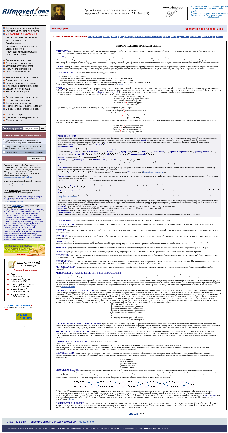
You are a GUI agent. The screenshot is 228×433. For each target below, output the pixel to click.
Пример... (72, 399)
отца (193, 11)
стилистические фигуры (14, 221)
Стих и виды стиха (15, 49)
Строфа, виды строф (16, 43)
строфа (28, 210)
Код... (6, 309)
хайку (18, 231)
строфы (24, 175)
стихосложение (17, 210)
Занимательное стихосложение (22, 77)
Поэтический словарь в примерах (22, 31)
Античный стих (68, 287)
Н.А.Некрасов (38, 197)
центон (25, 231)
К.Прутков (8, 199)
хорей (18, 213)
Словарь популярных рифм (19, 103)
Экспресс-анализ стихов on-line (22, 97)
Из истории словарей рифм (19, 63)
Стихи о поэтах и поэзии (18, 89)
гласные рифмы (10, 227)
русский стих (37, 210)
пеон (39, 219)
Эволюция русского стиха (18, 60)
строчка (202, 9)
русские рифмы (35, 231)
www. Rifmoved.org (147, 428)
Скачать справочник (16, 54)
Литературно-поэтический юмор (22, 86)
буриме (34, 213)
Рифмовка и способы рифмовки (22, 52)
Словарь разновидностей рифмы (22, 28)
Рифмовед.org (18, 206)
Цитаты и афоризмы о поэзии (21, 83)
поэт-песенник (10, 233)
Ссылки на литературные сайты (22, 117)
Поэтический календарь (18, 100)
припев (28, 217)
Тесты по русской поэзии (18, 71)
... (68, 197)
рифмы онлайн (18, 225)
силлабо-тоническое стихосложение (22, 218)
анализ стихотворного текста (20, 234)
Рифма (7, 165)
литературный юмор (32, 235)
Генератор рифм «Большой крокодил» (53, 421)
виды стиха (124, 84)
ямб (5, 211)
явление (216, 7)
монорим (32, 219)
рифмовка (8, 215)
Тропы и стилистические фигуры (22, 46)
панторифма (9, 229)
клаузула (7, 225)
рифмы (224, 7)
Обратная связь (14, 120)
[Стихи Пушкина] (119, 19)
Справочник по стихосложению (21, 34)
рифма (6, 210)
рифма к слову (10, 239)
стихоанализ (27, 215)
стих (6, 213)
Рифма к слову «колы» (13, 201)
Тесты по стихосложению (18, 69)
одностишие (20, 229)
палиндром (35, 211)
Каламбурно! (86, 421)
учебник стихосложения (14, 237)
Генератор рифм (12, 128)
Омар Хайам (31, 225)
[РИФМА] (26, 16)
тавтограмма (9, 231)
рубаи (29, 229)
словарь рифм (28, 223)
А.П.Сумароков (24, 197)
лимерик (16, 215)
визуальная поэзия (16, 211)
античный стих (23, 233)
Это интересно (13, 91)
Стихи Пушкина (16, 421)
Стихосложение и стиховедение (22, 37)
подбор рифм (16, 223)
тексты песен (18, 217)
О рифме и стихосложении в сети (22, 109)
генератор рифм (33, 237)
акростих (26, 213)
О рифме (26, 91)
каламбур (29, 221)
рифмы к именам (33, 106)
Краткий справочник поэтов (19, 66)
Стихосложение (11, 181)
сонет (27, 211)
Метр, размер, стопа (16, 40)
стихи (37, 223)
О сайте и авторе (14, 114)
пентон (12, 213)
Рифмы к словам (14, 106)
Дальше (133, 414)
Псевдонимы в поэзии (17, 80)
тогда (195, 13)
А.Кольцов (18, 199)
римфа (33, 227)
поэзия (20, 239)
